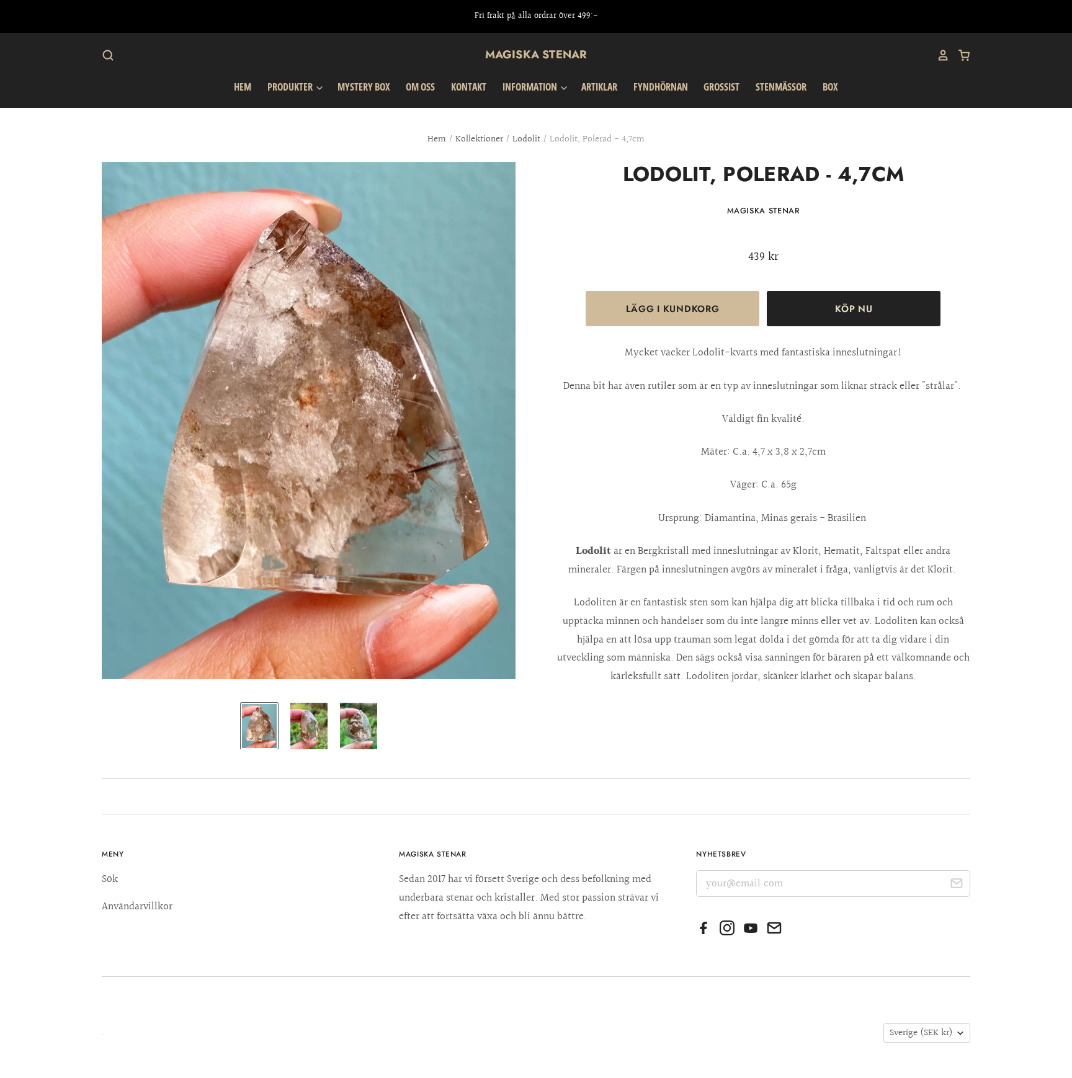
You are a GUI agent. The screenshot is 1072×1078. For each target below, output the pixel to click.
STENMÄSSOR (781, 87)
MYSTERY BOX (363, 87)
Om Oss (420, 87)
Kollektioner (479, 139)
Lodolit (526, 139)
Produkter (291, 87)
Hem (242, 87)
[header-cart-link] (959, 55)
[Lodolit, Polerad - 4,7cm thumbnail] (259, 726)
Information (530, 87)
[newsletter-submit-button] (956, 885)
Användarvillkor (137, 906)
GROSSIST (721, 87)
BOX (830, 87)
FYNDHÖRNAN (660, 87)
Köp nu (853, 309)
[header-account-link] (938, 55)
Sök (110, 879)
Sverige (921, 1033)
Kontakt (468, 87)
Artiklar (599, 87)
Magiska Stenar (536, 55)
